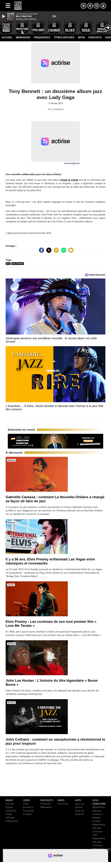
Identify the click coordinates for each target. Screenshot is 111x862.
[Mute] (54, 16)
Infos (81, 37)
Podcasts (95, 37)
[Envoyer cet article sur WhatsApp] (63, 251)
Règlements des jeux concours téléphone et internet (98, 845)
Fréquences (42, 37)
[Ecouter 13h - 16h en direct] (55, 440)
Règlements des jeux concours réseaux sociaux (98, 814)
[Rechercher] (96, 6)
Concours (63, 803)
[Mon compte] (103, 6)
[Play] (4, 16)
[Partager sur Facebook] (40, 251)
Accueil (7, 37)
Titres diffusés (64, 37)
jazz (8, 263)
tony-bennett (17, 263)
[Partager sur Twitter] (48, 251)
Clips (25, 803)
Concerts (28, 807)
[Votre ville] (83, 6)
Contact (10, 803)
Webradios (23, 37)
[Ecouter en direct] (90, 6)
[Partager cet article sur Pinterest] (55, 251)
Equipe (9, 807)
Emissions (11, 810)
